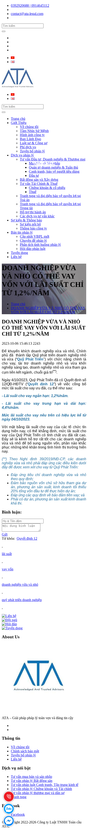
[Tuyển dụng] (12, 628)
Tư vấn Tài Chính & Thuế (39, 184)
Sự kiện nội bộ (30, 224)
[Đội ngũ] (9, 620)
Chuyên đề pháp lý (33, 240)
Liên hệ (16, 257)
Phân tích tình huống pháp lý (40, 244)
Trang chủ (18, 119)
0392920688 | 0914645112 (30, 5)
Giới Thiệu (18, 123)
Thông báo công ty (33, 228)
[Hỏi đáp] (9, 624)
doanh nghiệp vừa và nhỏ (20, 584)
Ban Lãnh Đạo (30, 139)
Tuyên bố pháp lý (32, 151)
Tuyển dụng (19, 253)
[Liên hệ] (9, 616)
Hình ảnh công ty (32, 135)
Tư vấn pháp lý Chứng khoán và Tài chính (41, 789)
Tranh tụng (18, 797)
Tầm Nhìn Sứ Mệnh (34, 131)
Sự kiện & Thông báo (26, 220)
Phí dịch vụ (28, 147)
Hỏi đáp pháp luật (32, 249)
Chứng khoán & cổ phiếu (47, 188)
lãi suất (7, 554)
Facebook (18, 814)
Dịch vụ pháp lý (22, 155)
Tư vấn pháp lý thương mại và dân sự (38, 793)
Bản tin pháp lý (22, 232)
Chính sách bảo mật (25, 751)
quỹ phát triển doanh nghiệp (22, 600)
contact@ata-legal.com (27, 14)
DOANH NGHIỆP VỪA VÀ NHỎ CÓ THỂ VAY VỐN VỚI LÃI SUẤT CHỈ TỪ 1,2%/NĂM (48, 310)
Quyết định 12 (27, 538)
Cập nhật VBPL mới (34, 236)
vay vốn (7, 569)
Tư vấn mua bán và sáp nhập (31, 777)
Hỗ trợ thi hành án (33, 212)
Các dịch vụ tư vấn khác (37, 216)
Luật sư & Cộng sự (33, 143)
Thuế (32, 192)
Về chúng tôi (29, 127)
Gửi (4, 534)
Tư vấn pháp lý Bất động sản (31, 781)
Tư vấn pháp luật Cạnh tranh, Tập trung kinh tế (44, 785)
